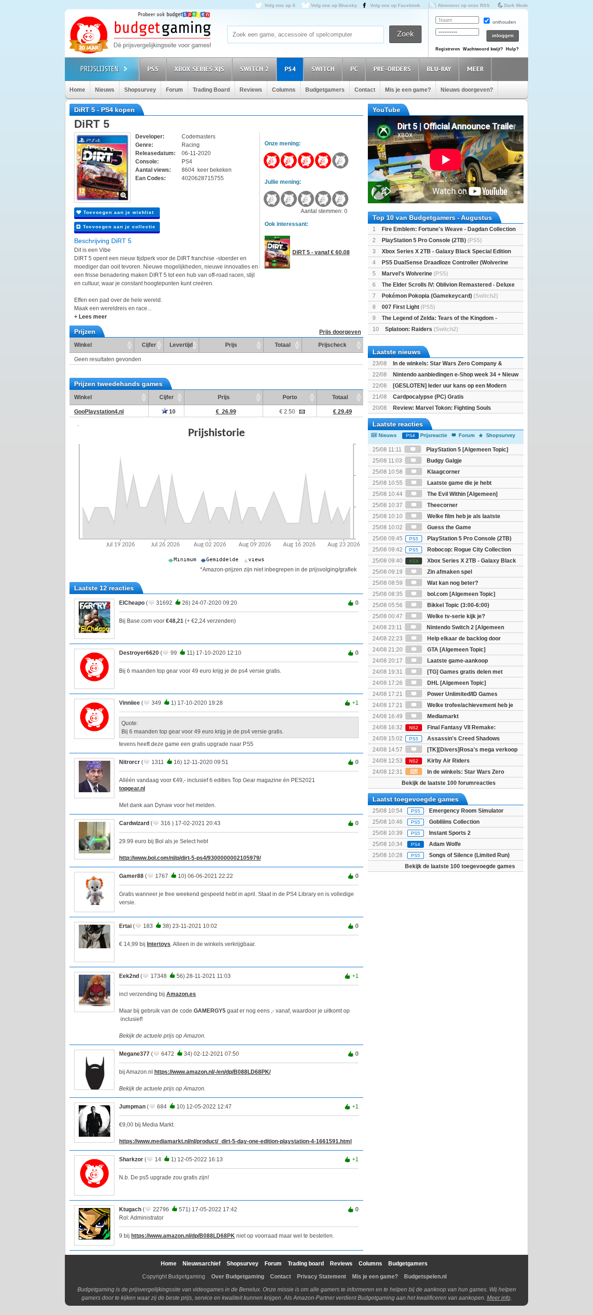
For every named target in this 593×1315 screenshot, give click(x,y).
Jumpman (132, 1106)
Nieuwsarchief (202, 1263)
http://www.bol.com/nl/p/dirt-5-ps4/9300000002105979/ (190, 858)
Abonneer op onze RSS (464, 5)
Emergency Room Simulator (466, 811)
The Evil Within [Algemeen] (462, 494)
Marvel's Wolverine (415, 273)
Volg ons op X (280, 5)
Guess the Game (448, 527)
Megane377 (134, 1054)
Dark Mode (516, 5)
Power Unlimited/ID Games (462, 694)
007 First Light (408, 307)
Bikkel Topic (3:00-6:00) (457, 605)
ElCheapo (132, 603)
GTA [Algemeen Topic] (456, 649)
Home (77, 90)
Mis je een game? (408, 90)
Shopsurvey (140, 90)
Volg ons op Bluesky (334, 5)
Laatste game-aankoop (457, 661)
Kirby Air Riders (439, 761)
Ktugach (130, 1209)
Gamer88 (131, 876)
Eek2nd (129, 976)
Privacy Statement (321, 1276)
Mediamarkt (442, 716)
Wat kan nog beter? (452, 583)
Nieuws (104, 90)
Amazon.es (181, 994)
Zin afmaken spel (449, 572)
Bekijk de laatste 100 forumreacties (449, 783)
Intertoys (158, 944)
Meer (475, 69)
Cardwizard (134, 823)
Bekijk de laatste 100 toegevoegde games (460, 866)
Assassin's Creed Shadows (454, 738)
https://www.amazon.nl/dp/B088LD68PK (183, 1236)
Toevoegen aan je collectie (118, 226)
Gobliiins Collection (454, 822)
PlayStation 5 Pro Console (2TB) (432, 240)
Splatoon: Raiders (421, 329)
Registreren (447, 49)
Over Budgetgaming (237, 1276)
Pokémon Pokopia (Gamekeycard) (440, 296)
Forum (174, 90)
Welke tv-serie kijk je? (455, 616)
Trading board (306, 1263)
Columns (284, 90)
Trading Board (211, 90)
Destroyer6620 (139, 653)
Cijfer (149, 345)
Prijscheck (332, 345)
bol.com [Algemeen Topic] (460, 594)
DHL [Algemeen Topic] (456, 683)
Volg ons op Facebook (395, 5)
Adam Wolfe (445, 844)
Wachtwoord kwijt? (483, 49)
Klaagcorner (443, 472)
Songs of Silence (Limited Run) (469, 855)
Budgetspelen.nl (425, 1276)
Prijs (231, 345)
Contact (364, 90)
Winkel (83, 345)
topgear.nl (132, 788)
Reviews (251, 90)
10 (172, 411)
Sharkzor (131, 1159)
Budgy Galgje (443, 460)
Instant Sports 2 (450, 833)
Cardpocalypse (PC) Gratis (428, 397)
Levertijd (181, 345)
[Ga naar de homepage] (140, 35)
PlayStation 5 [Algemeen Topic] (466, 449)
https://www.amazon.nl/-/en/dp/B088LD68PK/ (212, 1072)
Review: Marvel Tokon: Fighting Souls (442, 408)
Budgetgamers (325, 90)
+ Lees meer (90, 316)
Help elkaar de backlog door (463, 638)
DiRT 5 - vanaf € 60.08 (321, 252)
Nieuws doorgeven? (467, 90)
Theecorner (442, 505)
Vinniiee (129, 703)
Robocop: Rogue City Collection (460, 549)
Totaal (282, 345)
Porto (290, 397)
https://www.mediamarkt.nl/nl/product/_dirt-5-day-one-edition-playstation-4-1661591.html (235, 1141)
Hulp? (512, 49)
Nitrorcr (129, 762)
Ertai (125, 926)
